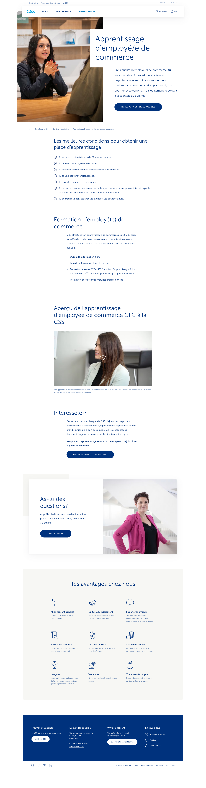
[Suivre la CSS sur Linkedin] (50, 765)
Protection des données (165, 765)
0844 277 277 (75, 739)
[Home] (30, 129)
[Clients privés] (31, 11)
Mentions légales (147, 765)
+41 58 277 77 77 (76, 746)
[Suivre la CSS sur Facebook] (38, 765)
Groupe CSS (155, 746)
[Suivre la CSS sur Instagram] (32, 765)
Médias (153, 740)
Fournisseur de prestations (50, 3)
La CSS (65, 3)
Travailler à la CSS (157, 734)
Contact (162, 3)
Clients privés (33, 3)
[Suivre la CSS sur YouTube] (44, 765)
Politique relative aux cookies (127, 765)
